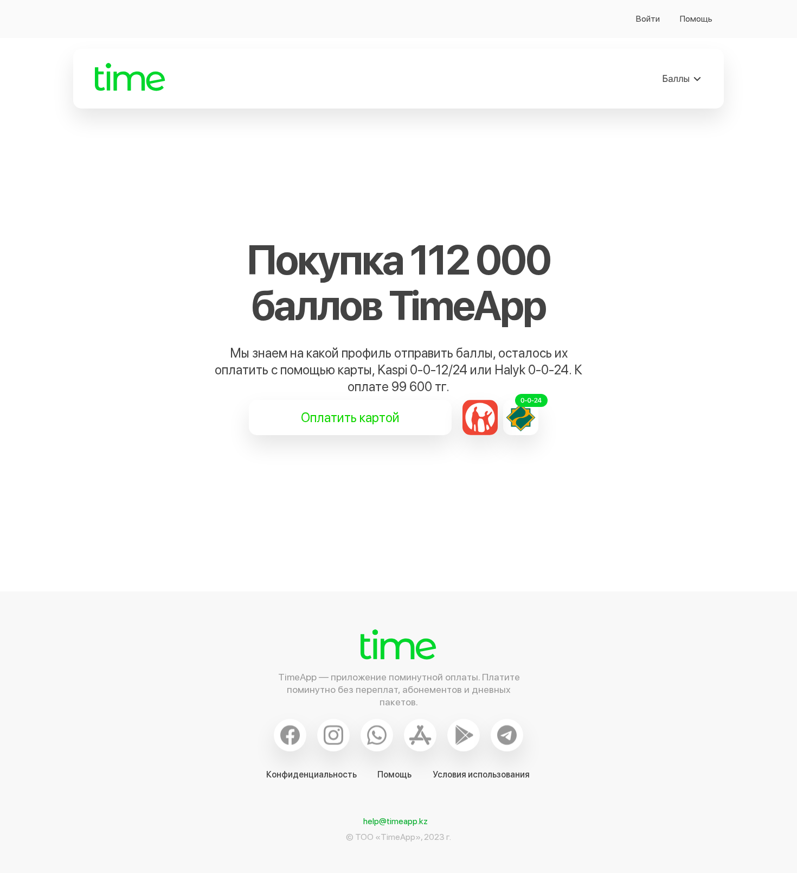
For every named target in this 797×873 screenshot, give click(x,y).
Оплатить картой (350, 417)
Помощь (696, 19)
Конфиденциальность (311, 774)
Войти (648, 19)
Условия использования (481, 774)
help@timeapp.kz (395, 821)
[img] (682, 78)
